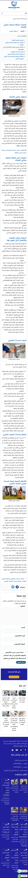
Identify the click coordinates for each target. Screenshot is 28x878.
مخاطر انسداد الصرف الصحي (16, 54)
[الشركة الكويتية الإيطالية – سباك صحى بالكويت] (14, 5)
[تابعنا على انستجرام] (12, 750)
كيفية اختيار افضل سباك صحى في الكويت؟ (5, 837)
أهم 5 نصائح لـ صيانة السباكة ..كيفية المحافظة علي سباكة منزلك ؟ (6, 703)
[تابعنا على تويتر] (21, 750)
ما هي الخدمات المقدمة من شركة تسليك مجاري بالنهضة (14, 789)
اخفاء (19, 36)
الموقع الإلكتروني (19, 644)
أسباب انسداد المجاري (17, 52)
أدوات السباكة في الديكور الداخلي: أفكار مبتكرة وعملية (14, 703)
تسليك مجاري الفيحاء (18, 40)
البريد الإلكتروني (19, 636)
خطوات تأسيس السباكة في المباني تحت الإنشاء (6, 723)
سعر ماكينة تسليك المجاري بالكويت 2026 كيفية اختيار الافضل (23, 817)
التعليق (22, 606)
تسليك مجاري (16, 18)
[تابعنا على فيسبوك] (25, 750)
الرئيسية (25, 18)
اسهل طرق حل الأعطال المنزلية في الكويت (22, 722)
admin (22, 31)
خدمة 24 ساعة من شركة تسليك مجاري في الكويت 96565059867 (14, 817)
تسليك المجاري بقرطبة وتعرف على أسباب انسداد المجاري (23, 789)
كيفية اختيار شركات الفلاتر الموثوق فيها (5, 865)
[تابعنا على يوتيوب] (17, 750)
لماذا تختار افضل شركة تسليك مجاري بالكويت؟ (14, 839)
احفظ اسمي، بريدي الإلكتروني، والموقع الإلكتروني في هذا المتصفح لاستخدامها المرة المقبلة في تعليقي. (14, 655)
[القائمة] (26, 13)
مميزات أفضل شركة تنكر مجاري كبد (22, 700)
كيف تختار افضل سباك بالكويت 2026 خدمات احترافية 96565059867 (23, 843)
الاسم (22, 627)
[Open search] (2, 13)
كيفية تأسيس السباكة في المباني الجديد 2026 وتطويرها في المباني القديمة (14, 724)
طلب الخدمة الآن (14, 677)
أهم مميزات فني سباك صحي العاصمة (23, 863)
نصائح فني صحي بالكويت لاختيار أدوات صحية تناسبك (14, 869)
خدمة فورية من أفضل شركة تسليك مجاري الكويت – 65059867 (5, 801)
